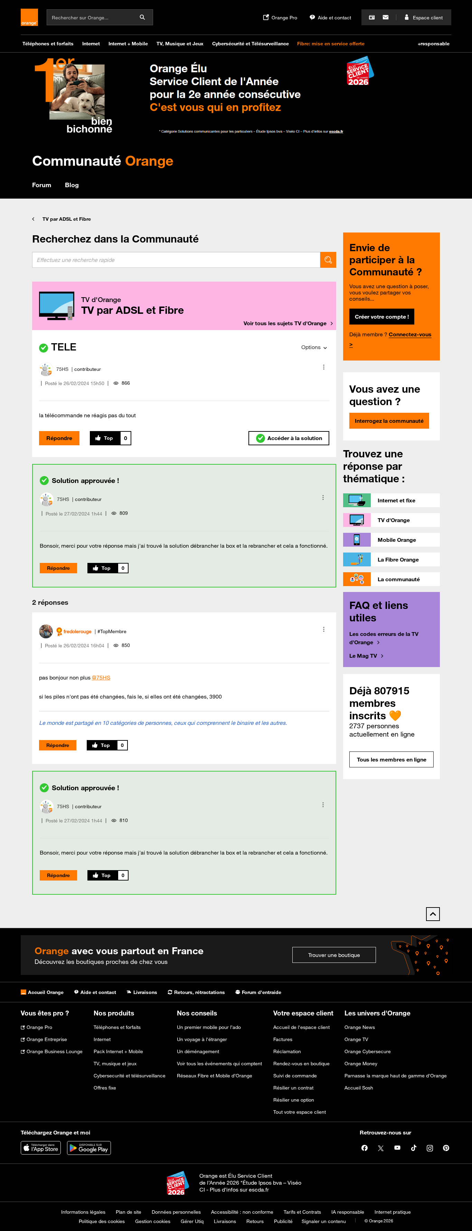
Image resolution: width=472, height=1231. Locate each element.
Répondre (59, 438)
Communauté (102, 160)
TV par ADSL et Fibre (67, 219)
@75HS (101, 677)
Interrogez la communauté (389, 420)
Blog (72, 185)
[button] (323, 367)
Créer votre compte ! (382, 316)
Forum (41, 185)
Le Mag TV (363, 655)
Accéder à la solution (294, 438)
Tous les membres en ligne (391, 759)
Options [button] (311, 347)
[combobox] (176, 260)
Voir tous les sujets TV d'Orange (285, 323)
